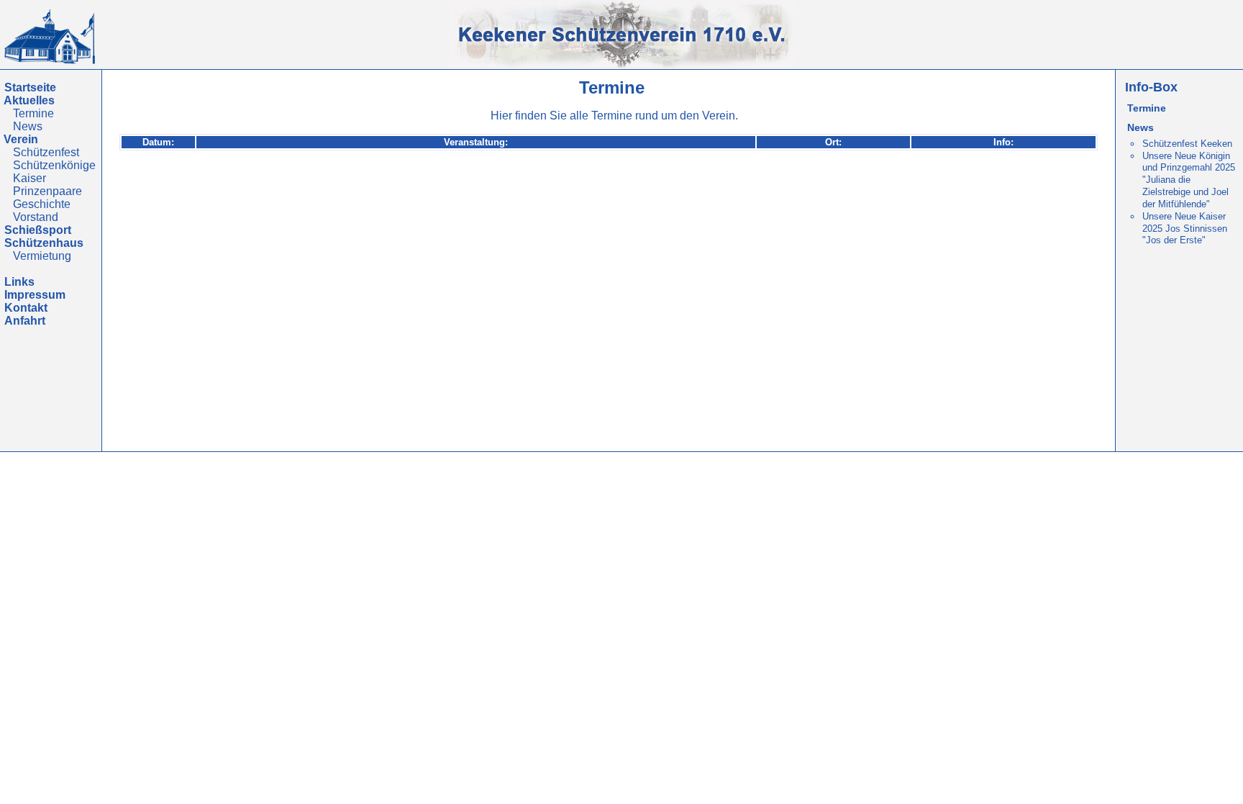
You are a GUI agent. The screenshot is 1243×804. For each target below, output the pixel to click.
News (27, 126)
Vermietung (42, 256)
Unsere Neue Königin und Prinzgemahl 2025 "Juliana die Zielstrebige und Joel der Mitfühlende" (1188, 179)
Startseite (30, 87)
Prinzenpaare (47, 191)
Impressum (34, 295)
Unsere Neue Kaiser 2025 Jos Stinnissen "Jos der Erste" (1184, 228)
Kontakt (25, 308)
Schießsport (37, 230)
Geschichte (41, 204)
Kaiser (29, 178)
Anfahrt (24, 321)
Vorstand (35, 217)
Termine (33, 113)
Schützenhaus (43, 243)
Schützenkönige (54, 165)
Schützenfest (46, 152)
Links (19, 282)
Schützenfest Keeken (1187, 143)
